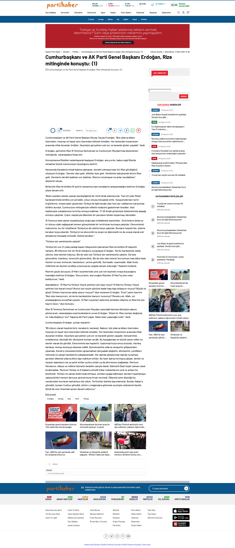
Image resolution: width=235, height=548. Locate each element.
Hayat (134, 19)
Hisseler (133, 498)
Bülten (110, 19)
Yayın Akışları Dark (76, 514)
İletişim (97, 545)
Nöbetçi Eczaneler (76, 517)
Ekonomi (91, 12)
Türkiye (86, 399)
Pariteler (148, 498)
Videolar (140, 12)
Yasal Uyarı (147, 545)
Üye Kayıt (152, 514)
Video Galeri (136, 514)
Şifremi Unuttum (155, 517)
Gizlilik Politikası (107, 545)
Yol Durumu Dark (52, 514)
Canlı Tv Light (51, 517)
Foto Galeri (126, 12)
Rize (69, 399)
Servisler (65, 12)
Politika (144, 19)
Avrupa (101, 19)
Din (118, 19)
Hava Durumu (99, 498)
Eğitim (125, 19)
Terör (77, 399)
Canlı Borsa (95, 510)
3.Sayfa (91, 19)
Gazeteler (166, 12)
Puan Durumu (117, 498)
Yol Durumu (163, 498)
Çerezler (118, 545)
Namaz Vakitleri (64, 498)
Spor (103, 12)
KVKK (124, 545)
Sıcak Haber (136, 525)
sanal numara (74, 525)
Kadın (113, 12)
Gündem (78, 12)
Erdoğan (50, 399)
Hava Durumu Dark (53, 510)
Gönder (49, 470)
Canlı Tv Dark (73, 510)
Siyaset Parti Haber (52, 52)
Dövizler (116, 514)
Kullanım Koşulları (134, 545)
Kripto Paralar (182, 498)
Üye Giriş (151, 510)
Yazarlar (153, 12)
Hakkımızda (88, 545)
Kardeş (60, 399)
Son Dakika (50, 12)
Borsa (48, 498)
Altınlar (116, 510)
